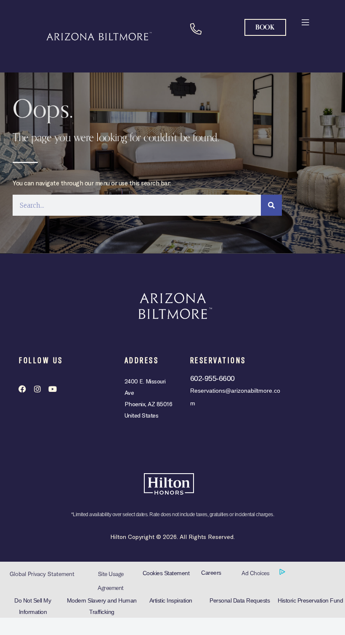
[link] (305, 21)
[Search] (271, 205)
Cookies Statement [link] (166, 573)
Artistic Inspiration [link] (170, 600)
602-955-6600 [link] (212, 378)
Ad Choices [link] (256, 573)
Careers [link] (211, 572)
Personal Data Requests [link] (240, 600)
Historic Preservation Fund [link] (310, 600)
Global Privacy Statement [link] (42, 574)
